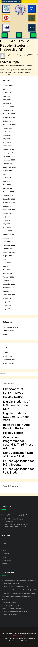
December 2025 (9, 114)
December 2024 (9, 156)
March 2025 (7, 146)
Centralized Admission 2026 (11, 1)
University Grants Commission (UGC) (15, 586)
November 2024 (9, 160)
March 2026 (7, 103)
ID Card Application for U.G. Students (18, 470)
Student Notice (9, 331)
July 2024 (6, 174)
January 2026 (8, 110)
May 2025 (6, 139)
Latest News (6, 560)
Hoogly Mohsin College (13, 55)
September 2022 (9, 252)
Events (4, 557)
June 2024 (7, 178)
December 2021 (9, 284)
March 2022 (7, 273)
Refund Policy (22, 638)
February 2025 (8, 149)
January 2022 (8, 280)
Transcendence (20, 636)
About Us (5, 544)
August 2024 (8, 171)
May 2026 (6, 96)
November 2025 (9, 117)
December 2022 (9, 241)
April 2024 (7, 185)
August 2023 (8, 213)
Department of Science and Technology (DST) (19, 590)
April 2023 (7, 227)
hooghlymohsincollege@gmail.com (17, 515)
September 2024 (9, 167)
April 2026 (7, 100)
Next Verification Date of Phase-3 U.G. (18, 454)
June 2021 (7, 305)
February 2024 (8, 192)
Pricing (15, 638)
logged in (13, 66)
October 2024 (8, 163)
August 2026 (8, 85)
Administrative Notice (11, 327)
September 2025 (9, 124)
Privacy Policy (8, 638)
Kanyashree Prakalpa (9, 602)
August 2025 (7, 128)
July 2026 (6, 89)
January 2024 (8, 195)
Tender (5, 334)
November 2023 (9, 202)
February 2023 (8, 234)
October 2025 (8, 121)
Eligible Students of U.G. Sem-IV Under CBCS (16, 416)
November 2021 (8, 287)
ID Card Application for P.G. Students (18, 462)
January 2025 (8, 153)
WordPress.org (8, 363)
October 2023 (8, 206)
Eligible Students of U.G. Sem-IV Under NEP (16, 405)
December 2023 (9, 199)
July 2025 (6, 132)
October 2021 (8, 291)
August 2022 (8, 256)
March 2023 (7, 231)
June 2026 (7, 93)
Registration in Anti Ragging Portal (16, 426)
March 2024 (7, 188)
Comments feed (9, 359)
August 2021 (7, 298)
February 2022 (8, 277)
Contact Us (6, 547)
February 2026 (8, 107)
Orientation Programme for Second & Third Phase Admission (18, 442)
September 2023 (9, 210)
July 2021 (6, 302)
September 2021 (9, 295)
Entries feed (7, 356)
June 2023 (7, 220)
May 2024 (6, 181)
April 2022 (7, 270)
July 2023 (6, 217)
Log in (5, 352)
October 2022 (8, 249)
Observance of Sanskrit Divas (13, 390)
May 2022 (6, 266)
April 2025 (7, 142)
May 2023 (6, 224)
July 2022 (6, 259)
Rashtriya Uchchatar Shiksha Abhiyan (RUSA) (18, 593)
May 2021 (6, 309)
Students (5, 550)
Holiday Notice (13, 397)
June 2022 (7, 263)
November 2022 (9, 245)
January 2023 (8, 238)
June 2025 (7, 135)
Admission (5, 554)
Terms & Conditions (23, 641)
